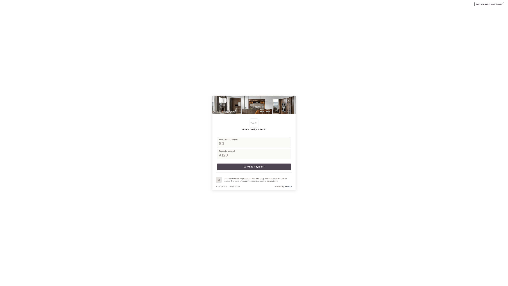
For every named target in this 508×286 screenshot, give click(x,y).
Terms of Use (234, 186)
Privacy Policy (221, 186)
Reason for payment (227, 151)
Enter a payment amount (228, 139)
